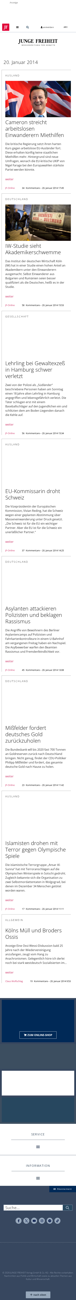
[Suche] (67, 1207)
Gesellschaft (17, 316)
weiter (9, 179)
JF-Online (10, 188)
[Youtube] (34, 1221)
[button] (17, 27)
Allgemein (14, 920)
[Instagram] (42, 1221)
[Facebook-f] (19, 1221)
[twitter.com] (26, 1221)
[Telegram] (50, 1221)
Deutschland (16, 199)
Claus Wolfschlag (14, 981)
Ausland (12, 75)
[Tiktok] (57, 1221)
